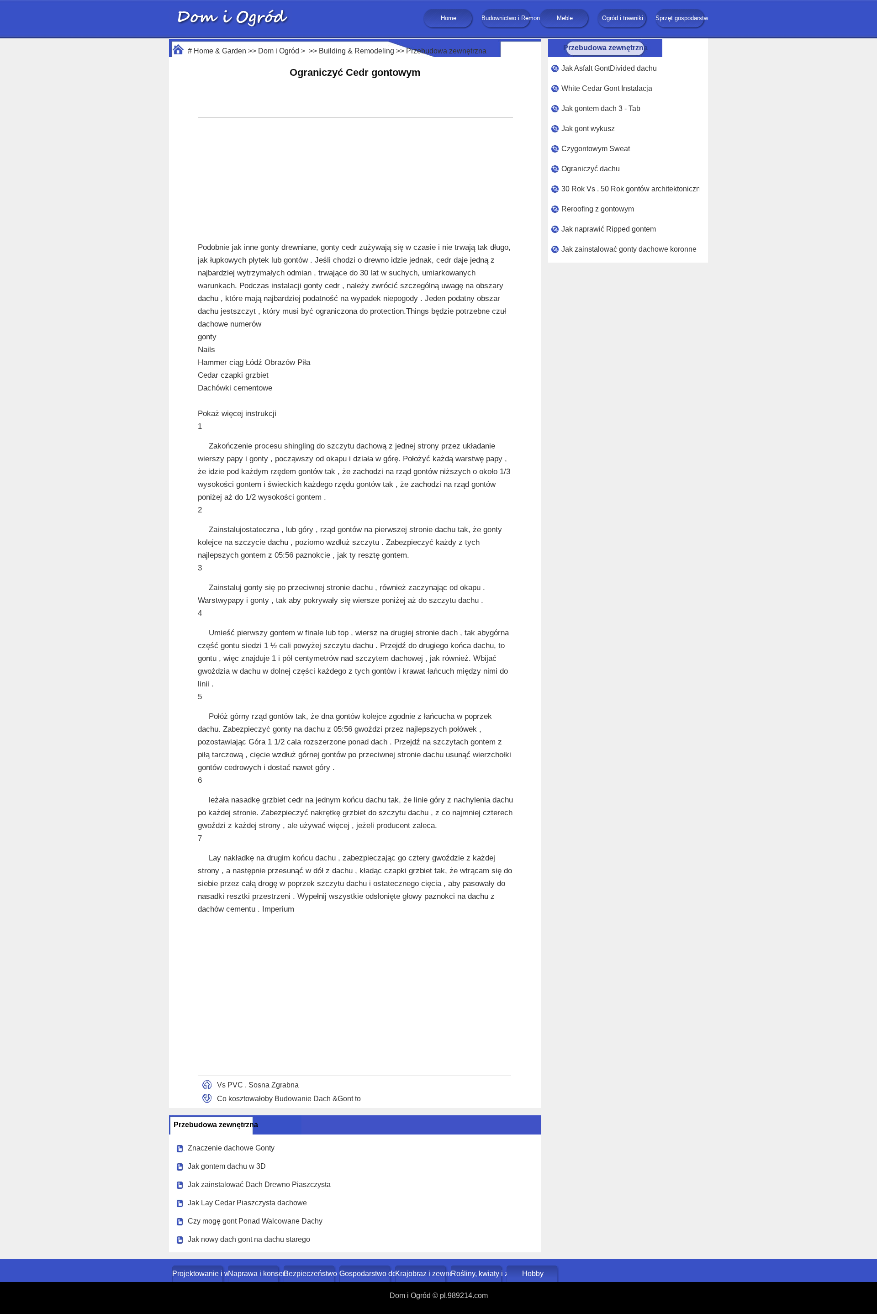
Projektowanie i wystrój (198, 1273)
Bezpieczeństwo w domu (310, 1273)
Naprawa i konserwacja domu (254, 1273)
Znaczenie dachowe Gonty (231, 1148)
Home (448, 18)
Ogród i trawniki (622, 18)
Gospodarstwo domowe (365, 1273)
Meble (565, 18)
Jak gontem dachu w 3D (227, 1166)
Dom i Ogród (278, 51)
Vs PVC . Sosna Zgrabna (258, 1085)
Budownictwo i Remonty (506, 18)
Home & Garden (220, 51)
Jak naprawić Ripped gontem (608, 229)
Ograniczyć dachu (590, 169)
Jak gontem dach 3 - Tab (600, 108)
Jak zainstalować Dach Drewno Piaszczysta (259, 1184)
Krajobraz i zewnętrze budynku (421, 1273)
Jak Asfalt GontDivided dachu (609, 68)
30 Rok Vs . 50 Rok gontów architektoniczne (630, 189)
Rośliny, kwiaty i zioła (477, 1273)
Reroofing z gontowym (597, 209)
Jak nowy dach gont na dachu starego (249, 1239)
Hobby (533, 1273)
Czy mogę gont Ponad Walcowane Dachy (255, 1221)
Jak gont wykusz (588, 128)
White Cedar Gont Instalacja (606, 88)
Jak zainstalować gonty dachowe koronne (629, 249)
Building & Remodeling (356, 51)
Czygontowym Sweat (595, 149)
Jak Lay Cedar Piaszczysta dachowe (247, 1203)
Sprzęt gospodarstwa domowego (680, 18)
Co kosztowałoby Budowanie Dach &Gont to (289, 1099)
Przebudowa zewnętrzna (446, 51)
